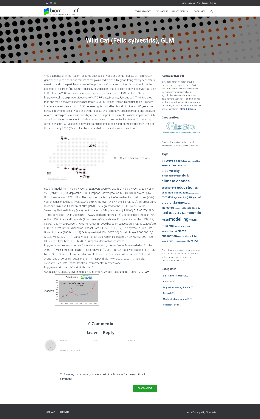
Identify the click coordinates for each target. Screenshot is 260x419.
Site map (50, 412)
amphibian (197, 161)
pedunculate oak (169, 231)
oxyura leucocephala (182, 226)
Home (183, 3)
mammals (194, 213)
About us (191, 3)
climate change (176, 181)
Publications (162, 11)
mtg (171, 226)
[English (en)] (47, 3)
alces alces (187, 161)
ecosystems (169, 187)
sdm (170, 241)
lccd (180, 213)
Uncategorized (170, 305)
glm (189, 197)
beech (183, 166)
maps (165, 219)
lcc (176, 213)
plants (182, 231)
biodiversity (171, 171)
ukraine (192, 241)
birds (186, 175)
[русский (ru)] (51, 3)
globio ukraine (173, 202)
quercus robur (183, 236)
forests (167, 197)
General (167, 293)
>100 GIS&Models (187, 109)
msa (165, 226)
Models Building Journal (175, 299)
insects (177, 208)
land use (168, 213)
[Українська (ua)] (55, 3)
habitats (187, 203)
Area (198, 3)
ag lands (177, 160)
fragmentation (179, 197)
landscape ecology (190, 208)
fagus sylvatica (193, 193)
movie (193, 219)
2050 (169, 160)
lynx (184, 213)
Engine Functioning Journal (176, 287)
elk (196, 188)
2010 (163, 161)
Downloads (199, 11)
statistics (182, 242)
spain (176, 242)
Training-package (143, 11)
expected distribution (174, 192)
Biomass (167, 281)
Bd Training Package (173, 276)
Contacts (64, 412)
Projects (205, 3)
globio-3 (196, 197)
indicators (168, 207)
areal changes (171, 165)
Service (213, 3)
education (186, 187)
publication (169, 236)
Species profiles (180, 11)
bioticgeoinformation (172, 176)
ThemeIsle (211, 412)
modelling (178, 219)
